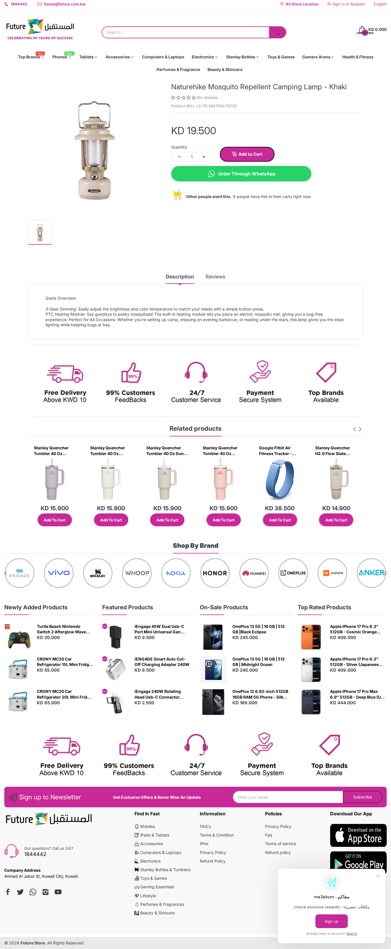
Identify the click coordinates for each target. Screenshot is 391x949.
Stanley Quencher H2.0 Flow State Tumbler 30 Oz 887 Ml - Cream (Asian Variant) (333, 450)
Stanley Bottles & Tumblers (165, 869)
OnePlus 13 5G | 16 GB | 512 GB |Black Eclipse (258, 629)
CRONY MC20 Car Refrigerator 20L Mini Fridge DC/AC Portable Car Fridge (64, 694)
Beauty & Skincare (157, 912)
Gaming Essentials (157, 886)
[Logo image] (19, 573)
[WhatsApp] (32, 892)
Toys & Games (153, 878)
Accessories (151, 843)
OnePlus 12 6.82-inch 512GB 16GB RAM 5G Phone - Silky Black (260, 694)
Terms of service (280, 843)
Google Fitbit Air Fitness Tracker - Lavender (275, 450)
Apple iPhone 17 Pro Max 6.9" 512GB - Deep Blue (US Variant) (356, 694)
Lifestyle (148, 895)
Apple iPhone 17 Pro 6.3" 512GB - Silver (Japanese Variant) (354, 662)
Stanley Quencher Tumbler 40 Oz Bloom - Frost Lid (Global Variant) (220, 450)
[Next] (354, 429)
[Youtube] (58, 892)
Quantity (179, 147)
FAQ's (205, 826)
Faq (268, 835)
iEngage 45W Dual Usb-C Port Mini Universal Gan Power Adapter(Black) (159, 629)
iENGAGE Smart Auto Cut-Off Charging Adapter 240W (162, 662)
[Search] (277, 32)
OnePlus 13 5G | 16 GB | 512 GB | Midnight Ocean (258, 662)
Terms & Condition (217, 835)
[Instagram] (45, 892)
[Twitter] (20, 892)
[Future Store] (40, 29)
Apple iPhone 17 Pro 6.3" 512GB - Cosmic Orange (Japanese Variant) (354, 629)
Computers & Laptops (160, 852)
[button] (184, 97)
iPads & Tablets (154, 835)
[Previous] (360, 429)
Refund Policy (213, 861)
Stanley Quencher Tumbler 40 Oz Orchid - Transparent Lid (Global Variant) (54, 450)
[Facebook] (7, 892)
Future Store (33, 942)
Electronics (150, 861)
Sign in (339, 4)
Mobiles (147, 826)
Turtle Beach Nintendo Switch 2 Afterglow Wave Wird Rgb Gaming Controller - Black (64, 629)
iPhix (204, 843)
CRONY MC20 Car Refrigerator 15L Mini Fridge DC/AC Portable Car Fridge (64, 662)
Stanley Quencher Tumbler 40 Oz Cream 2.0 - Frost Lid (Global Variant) (110, 450)
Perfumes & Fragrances (162, 904)
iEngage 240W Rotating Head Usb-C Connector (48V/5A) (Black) (158, 694)
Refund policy (278, 852)
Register (358, 4)
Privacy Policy (213, 852)
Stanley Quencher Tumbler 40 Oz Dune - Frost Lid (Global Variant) (166, 450)
